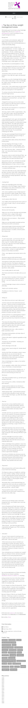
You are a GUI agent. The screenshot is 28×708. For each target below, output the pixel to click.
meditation (20, 655)
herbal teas (20, 650)
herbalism (4, 652)
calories (14, 644)
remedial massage (16, 663)
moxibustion (4, 657)
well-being (14, 669)
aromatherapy (12, 640)
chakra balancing (18, 647)
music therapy (12, 657)
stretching (17, 666)
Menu (14, 13)
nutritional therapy (17, 631)
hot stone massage (12, 652)
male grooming (5, 655)
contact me (12, 613)
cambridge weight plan (8, 631)
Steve (9, 617)
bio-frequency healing (6, 644)
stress (11, 666)
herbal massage (13, 650)
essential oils (5, 650)
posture (9, 663)
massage (12, 655)
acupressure (4, 640)
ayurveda (19, 640)
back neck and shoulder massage (8, 642)
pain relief (4, 663)
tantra (23, 666)
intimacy (19, 652)
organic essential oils (21, 660)
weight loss (4, 632)
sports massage (5, 666)
